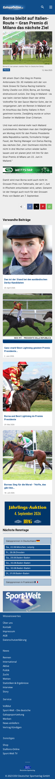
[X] (36, 206)
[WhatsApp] (49, 206)
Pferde (6, 69)
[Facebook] (30, 206)
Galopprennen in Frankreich (20, 582)
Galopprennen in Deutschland (21, 541)
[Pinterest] (43, 206)
